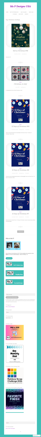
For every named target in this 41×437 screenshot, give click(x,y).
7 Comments (27, 129)
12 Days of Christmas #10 (20, 126)
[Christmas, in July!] (20, 73)
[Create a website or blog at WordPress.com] (20, 431)
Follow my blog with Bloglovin (10, 306)
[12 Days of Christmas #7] (20, 198)
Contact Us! (9, 258)
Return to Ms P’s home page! (10, 428)
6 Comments (27, 173)
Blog (21, 82)
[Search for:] (20, 312)
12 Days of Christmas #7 (20, 214)
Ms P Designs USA (20, 6)
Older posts (20, 231)
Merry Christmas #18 (20, 51)
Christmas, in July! (20, 84)
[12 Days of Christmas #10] (20, 111)
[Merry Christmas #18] (20, 35)
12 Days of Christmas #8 (20, 170)
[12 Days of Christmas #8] (20, 155)
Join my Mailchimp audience (12, 297)
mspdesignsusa (23, 87)
